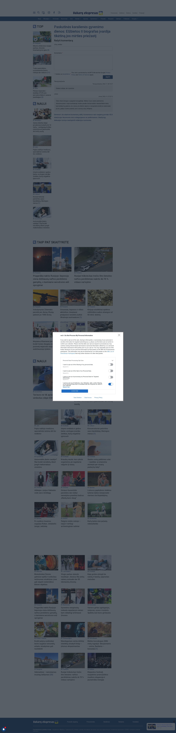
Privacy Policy (98, 397)
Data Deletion (78, 397)
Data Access (88, 397)
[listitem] (88, 360)
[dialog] (88, 366)
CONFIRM (74, 391)
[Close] (119, 335)
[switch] (110, 364)
